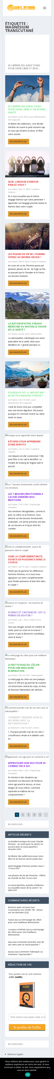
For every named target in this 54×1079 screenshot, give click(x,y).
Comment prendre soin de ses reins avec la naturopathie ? (25, 720)
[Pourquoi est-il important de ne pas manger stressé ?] (27, 374)
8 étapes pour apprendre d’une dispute (24, 443)
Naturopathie (36, 334)
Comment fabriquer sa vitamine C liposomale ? (25, 953)
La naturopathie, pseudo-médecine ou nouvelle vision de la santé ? (27, 326)
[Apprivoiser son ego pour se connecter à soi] (27, 757)
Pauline (14, 117)
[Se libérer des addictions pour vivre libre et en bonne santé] (27, 88)
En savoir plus (18, 141)
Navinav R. (15, 728)
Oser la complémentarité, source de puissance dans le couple (27, 559)
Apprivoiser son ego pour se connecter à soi (27, 764)
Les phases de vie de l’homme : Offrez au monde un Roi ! (27, 255)
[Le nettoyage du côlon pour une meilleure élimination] (27, 657)
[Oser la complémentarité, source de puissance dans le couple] (27, 548)
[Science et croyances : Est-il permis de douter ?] (27, 604)
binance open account (19, 907)
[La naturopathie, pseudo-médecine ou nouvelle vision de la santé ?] (27, 305)
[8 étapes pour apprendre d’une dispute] (27, 435)
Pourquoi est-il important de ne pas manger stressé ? (26, 394)
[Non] (50, 1068)
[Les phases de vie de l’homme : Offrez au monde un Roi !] (27, 236)
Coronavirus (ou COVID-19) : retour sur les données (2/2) (25, 911)
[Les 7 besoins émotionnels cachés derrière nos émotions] (27, 486)
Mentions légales (15, 1054)
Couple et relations (38, 261)
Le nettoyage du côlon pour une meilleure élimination (24, 668)
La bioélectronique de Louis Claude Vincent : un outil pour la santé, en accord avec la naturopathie (25, 844)
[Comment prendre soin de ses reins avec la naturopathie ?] (27, 709)
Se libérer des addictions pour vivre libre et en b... (24, 67)
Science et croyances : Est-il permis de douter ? (27, 614)
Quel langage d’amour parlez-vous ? (23, 183)
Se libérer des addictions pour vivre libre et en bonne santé (27, 109)
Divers (36, 728)
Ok (27, 1074)
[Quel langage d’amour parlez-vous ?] (27, 164)
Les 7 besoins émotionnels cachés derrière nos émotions (25, 497)
